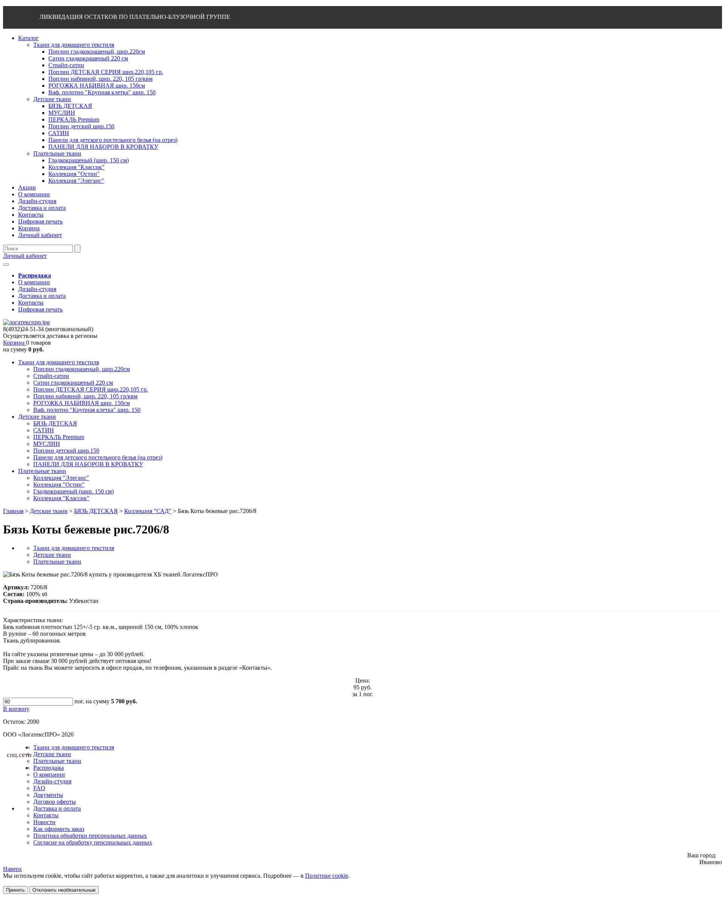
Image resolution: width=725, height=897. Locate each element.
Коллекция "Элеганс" (61, 478)
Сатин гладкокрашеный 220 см (73, 382)
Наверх (12, 869)
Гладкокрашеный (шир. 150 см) (73, 491)
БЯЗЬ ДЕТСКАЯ (55, 423)
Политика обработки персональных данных (90, 835)
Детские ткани (37, 416)
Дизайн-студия (37, 289)
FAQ (39, 788)
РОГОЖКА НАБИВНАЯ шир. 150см (81, 403)
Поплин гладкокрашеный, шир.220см (81, 369)
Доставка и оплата (42, 296)
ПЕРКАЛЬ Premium (58, 437)
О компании (34, 282)
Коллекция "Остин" (59, 484)
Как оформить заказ (58, 829)
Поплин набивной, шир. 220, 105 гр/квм (85, 396)
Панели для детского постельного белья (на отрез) (97, 457)
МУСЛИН (46, 444)
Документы (48, 795)
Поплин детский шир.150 (66, 450)
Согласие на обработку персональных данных (92, 842)
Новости (44, 822)
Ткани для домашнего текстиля (58, 362)
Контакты (30, 302)
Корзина (14, 342)
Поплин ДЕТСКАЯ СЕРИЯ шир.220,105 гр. (90, 389)
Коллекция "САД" (147, 511)
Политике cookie (326, 875)
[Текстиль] (26, 322)
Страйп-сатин (51, 376)
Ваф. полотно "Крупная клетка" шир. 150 (86, 410)
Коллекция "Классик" (61, 498)
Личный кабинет (25, 256)
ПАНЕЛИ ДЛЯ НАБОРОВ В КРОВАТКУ (88, 464)
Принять (15, 890)
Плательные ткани (42, 471)
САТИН (43, 430)
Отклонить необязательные (64, 890)
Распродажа (48, 767)
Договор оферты (54, 801)
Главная (13, 511)
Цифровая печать (40, 309)
